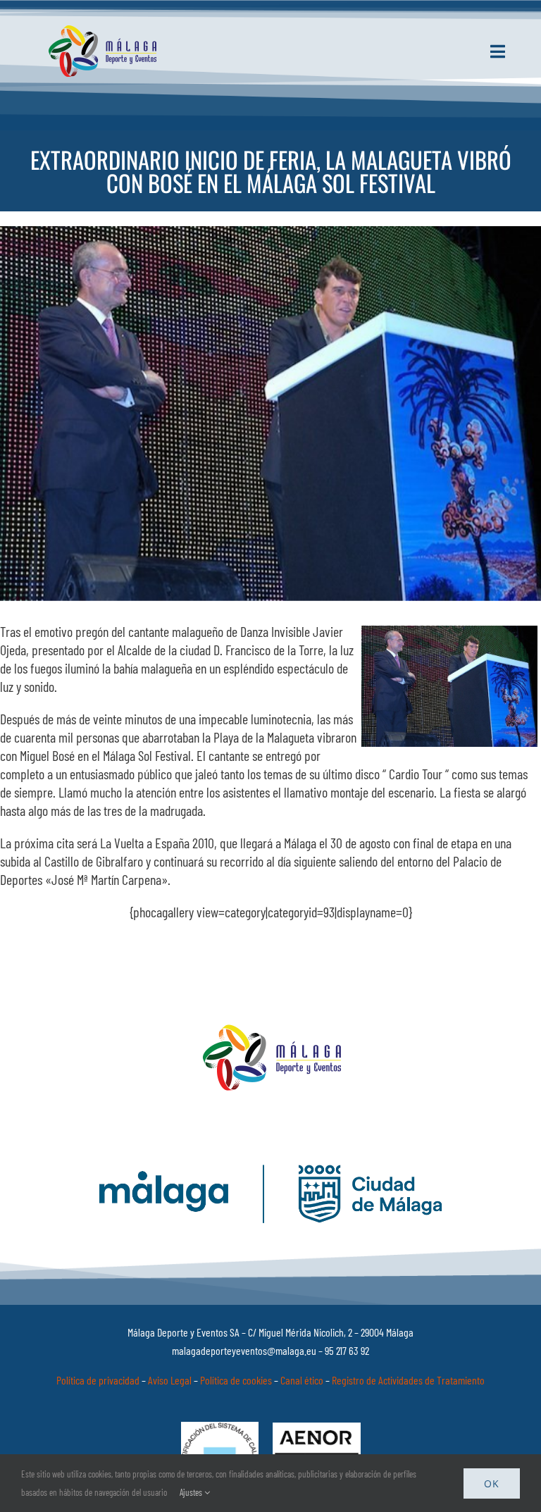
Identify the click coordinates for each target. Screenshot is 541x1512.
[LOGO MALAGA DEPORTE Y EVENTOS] (104, 31)
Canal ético (301, 1380)
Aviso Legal (170, 1380)
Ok (491, 1483)
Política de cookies (236, 1380)
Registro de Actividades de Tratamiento (408, 1380)
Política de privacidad (97, 1380)
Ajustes (192, 1492)
